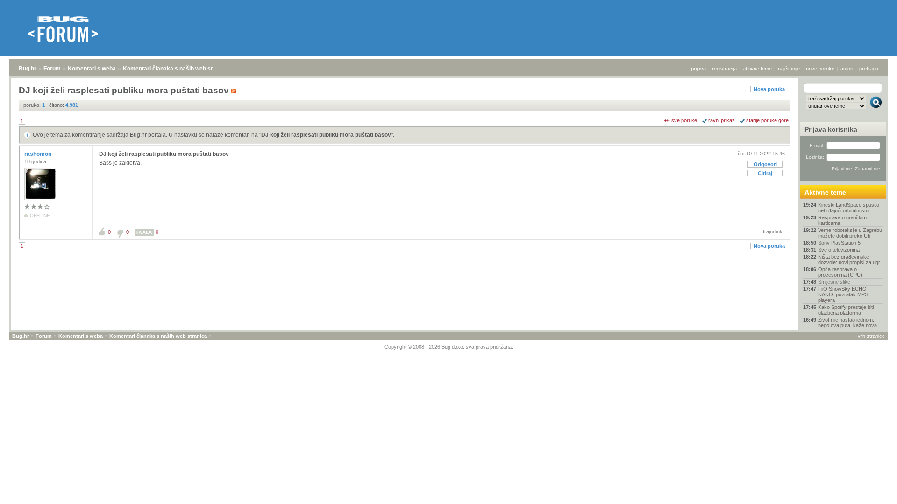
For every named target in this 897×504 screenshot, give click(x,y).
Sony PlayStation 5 (839, 242)
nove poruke (820, 68)
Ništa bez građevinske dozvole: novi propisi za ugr (849, 259)
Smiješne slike (834, 282)
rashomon (38, 154)
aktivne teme (757, 68)
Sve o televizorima (839, 249)
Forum (52, 68)
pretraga (868, 68)
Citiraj (765, 173)
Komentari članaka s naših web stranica (176, 68)
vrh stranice (871, 336)
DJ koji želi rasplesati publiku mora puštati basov (326, 135)
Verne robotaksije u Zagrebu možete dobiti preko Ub (850, 232)
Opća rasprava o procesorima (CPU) (840, 272)
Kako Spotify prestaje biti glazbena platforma (846, 309)
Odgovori (765, 164)
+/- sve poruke (680, 120)
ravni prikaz (721, 120)
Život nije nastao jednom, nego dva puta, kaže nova (847, 322)
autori (846, 68)
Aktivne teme (825, 192)
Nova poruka (769, 89)
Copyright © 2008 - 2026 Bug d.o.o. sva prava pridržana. (448, 347)
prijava (698, 68)
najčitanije (789, 68)
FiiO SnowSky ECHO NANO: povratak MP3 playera (843, 294)
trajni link (773, 231)
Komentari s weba (92, 68)
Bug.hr (27, 68)
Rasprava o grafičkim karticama (842, 220)
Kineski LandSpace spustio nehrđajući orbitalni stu (848, 207)
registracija (724, 68)
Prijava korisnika (830, 129)
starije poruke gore (767, 120)
